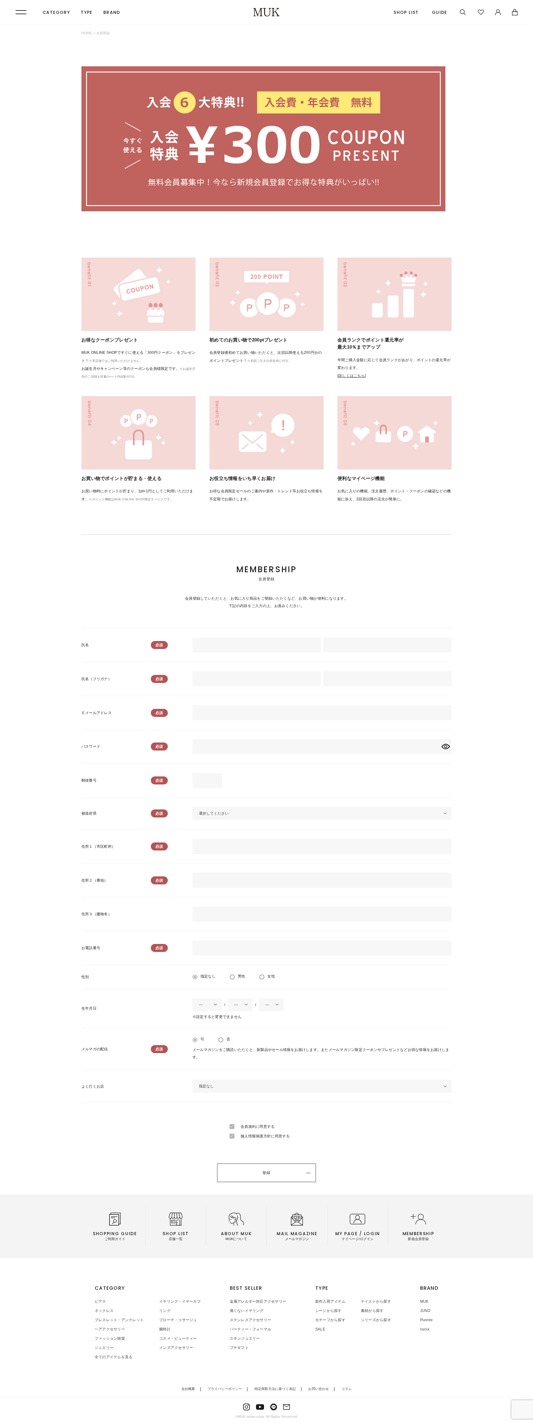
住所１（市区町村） (98, 846)
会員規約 (248, 1126)
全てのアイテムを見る (113, 1357)
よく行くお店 (92, 1086)
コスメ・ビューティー (178, 1338)
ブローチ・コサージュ (178, 1320)
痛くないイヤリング (247, 1311)
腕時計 (165, 1329)
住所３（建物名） (96, 914)
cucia (424, 1329)
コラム (346, 1389)
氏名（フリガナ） (96, 679)
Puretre (426, 1320)
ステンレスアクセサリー (250, 1320)
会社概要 (188, 1389)
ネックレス (104, 1311)
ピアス (100, 1301)
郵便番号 (89, 780)
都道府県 (89, 813)
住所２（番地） (94, 880)
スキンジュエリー (245, 1338)
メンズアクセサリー (176, 1348)
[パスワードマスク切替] (445, 746)
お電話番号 (90, 948)
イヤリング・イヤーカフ (180, 1301)
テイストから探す (376, 1301)
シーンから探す (328, 1311)
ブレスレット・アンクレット (119, 1320)
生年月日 (89, 1008)
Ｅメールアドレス (96, 713)
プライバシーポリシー (225, 1389)
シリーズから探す (376, 1320)
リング (165, 1311)
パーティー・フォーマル (250, 1329)
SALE (320, 1329)
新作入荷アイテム (330, 1301)
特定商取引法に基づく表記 (275, 1389)
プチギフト (239, 1348)
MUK (424, 1301)
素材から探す (372, 1311)
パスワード (90, 746)
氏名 (85, 645)
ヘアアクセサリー (110, 1329)
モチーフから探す (330, 1320)
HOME (86, 33)
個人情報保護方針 (256, 1136)
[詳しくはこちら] (351, 376)
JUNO (425, 1311)
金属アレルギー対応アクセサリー (258, 1301)
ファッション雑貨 (110, 1338)
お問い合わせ (318, 1389)
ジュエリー (104, 1348)
